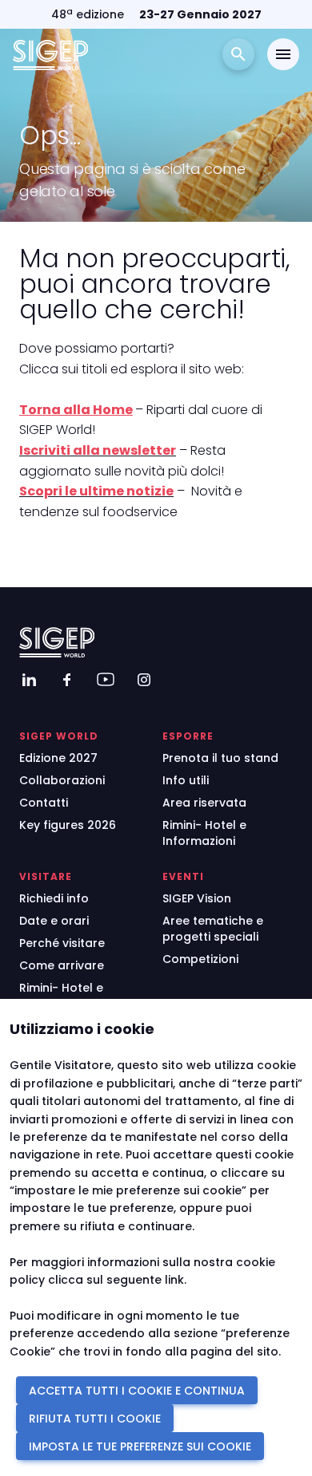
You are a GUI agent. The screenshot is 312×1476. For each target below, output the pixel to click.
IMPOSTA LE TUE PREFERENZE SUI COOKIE (140, 1446)
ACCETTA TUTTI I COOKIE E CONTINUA (137, 1391)
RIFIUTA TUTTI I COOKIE (95, 1419)
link (174, 1280)
